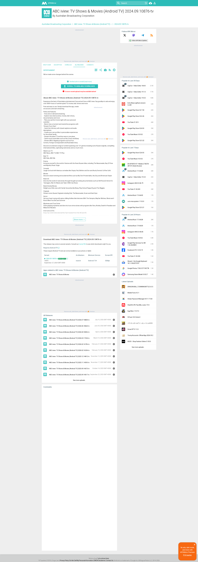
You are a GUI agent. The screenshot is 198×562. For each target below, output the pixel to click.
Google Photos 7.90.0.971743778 (138, 268)
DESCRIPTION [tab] (58, 65)
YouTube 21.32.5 (133, 122)
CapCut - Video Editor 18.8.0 (137, 86)
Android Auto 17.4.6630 (135, 195)
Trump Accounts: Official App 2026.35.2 (140, 335)
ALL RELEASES (79, 65)
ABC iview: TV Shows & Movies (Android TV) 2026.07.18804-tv (69, 320)
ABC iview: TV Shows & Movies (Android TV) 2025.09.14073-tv (69, 368)
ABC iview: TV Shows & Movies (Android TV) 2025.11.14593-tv (69, 362)
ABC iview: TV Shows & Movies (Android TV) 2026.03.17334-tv (69, 338)
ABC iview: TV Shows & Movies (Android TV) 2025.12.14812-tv (69, 356)
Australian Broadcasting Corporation (75, 15)
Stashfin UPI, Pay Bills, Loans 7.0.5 (138, 305)
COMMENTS (90, 65)
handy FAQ (82, 244)
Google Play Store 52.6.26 (136, 116)
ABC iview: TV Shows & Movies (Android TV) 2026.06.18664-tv (69, 326)
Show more (78, 219)
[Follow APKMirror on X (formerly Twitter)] (124, 36)
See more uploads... (79, 380)
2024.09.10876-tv (52, 258)
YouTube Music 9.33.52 (135, 134)
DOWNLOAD (68, 65)
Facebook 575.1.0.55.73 (135, 250)
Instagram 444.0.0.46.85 (135, 232)
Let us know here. (103, 558)
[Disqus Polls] (79, 416)
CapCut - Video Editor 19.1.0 (137, 92)
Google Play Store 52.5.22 (136, 140)
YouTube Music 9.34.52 (135, 238)
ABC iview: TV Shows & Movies (59, 274)
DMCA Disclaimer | (100, 560)
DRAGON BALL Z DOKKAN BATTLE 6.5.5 (140, 286)
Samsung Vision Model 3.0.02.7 (138, 274)
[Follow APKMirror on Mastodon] (133, 36)
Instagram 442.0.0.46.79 (135, 183)
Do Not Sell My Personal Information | (82, 560)
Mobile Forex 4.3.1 (133, 293)
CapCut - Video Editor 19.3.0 (137, 177)
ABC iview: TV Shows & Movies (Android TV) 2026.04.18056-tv (69, 332)
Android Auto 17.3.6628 (135, 171)
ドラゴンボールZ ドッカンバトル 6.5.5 (140, 323)
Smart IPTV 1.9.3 (133, 329)
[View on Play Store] (105, 70)
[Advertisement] (79, 45)
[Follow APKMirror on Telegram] (142, 36)
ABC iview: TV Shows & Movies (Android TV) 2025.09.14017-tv (69, 374)
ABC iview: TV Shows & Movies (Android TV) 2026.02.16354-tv (69, 350)
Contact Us (109, 560)
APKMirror (52, 3)
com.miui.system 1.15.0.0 (136, 201)
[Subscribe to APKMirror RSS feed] (151, 36)
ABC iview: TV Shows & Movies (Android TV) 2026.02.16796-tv (69, 344)
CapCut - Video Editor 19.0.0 (137, 98)
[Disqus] (79, 469)
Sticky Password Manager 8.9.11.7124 (140, 299)
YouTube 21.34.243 (134, 189)
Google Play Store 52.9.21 (136, 207)
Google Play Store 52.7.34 (136, 110)
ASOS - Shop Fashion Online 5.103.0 (139, 341)
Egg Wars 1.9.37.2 (133, 311)
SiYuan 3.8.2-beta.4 (134, 317)
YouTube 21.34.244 (134, 256)
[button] (96, 70)
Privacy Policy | (65, 560)
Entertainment (49, 70)
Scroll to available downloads (81, 86)
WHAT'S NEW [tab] (47, 65)
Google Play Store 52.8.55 (136, 128)
